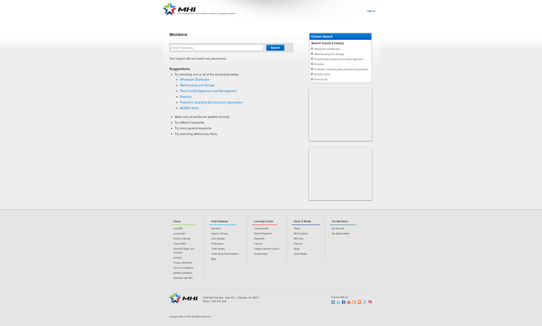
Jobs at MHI (179, 243)
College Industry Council (266, 248)
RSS (354, 302)
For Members (340, 221)
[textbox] (217, 48)
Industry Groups (219, 233)
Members (216, 228)
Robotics (186, 96)
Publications (217, 243)
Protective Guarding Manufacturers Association (211, 102)
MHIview (364, 302)
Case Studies (218, 238)
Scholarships (260, 253)
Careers (258, 243)
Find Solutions (219, 221)
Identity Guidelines (182, 272)
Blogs (297, 248)
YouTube (349, 302)
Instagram (370, 302)
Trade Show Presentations (224, 253)
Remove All (321, 79)
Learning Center (264, 221)
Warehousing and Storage (197, 85)
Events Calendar (182, 238)
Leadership (179, 233)
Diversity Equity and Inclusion (183, 250)
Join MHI (178, 228)
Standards (259, 238)
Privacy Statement (182, 262)
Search (275, 48)
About (177, 221)
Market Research (263, 233)
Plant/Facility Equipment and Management (208, 91)
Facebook (343, 302)
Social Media (300, 253)
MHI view (298, 238)
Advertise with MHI (183, 277)
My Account (338, 228)
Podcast (298, 243)
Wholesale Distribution (195, 79)
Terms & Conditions (183, 267)
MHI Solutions (301, 233)
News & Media (302, 221)
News (297, 228)
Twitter (338, 302)
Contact (177, 257)
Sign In (371, 11)
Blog (213, 258)
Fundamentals (261, 228)
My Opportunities (341, 233)
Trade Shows (218, 248)
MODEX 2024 (189, 108)
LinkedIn (333, 302)
